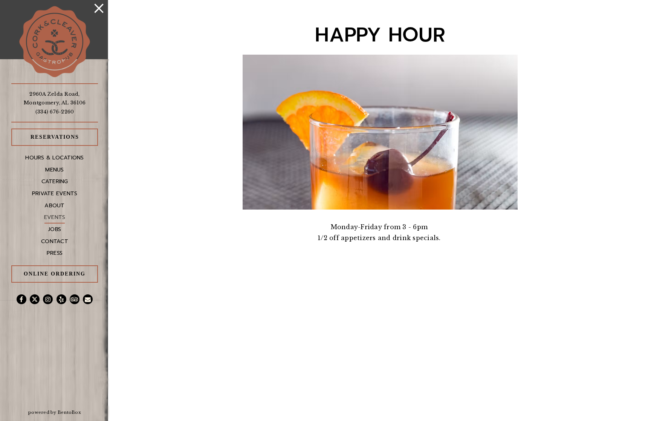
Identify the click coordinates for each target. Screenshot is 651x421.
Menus (54, 169)
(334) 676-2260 (54, 112)
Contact (54, 241)
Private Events (55, 193)
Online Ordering (61, 273)
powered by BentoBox (68, 412)
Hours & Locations (54, 157)
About (54, 205)
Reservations (64, 136)
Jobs (54, 229)
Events (55, 217)
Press (55, 253)
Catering (54, 181)
